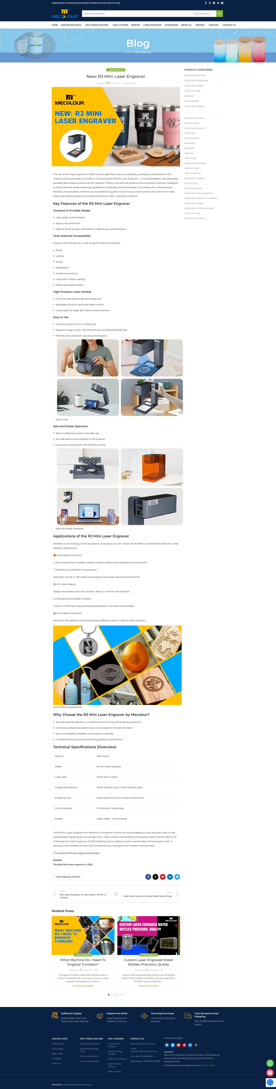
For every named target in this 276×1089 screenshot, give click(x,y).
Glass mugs (190, 158)
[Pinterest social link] (214, 3)
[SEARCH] (219, 13)
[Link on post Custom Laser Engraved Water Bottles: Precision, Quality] (148, 935)
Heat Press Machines (194, 163)
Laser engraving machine (67, 877)
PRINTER (188, 96)
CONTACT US (137, 1038)
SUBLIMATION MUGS (195, 75)
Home (128, 52)
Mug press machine (194, 178)
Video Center (114, 1071)
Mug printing (191, 183)
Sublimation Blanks (194, 106)
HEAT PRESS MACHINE (196, 80)
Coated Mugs (60, 1038)
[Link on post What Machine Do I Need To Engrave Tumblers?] (83, 935)
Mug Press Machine (90, 1043)
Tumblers (56, 1058)
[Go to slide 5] (120, 994)
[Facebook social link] (206, 3)
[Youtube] (178, 1045)
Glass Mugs (57, 1048)
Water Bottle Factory (114, 1065)
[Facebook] (167, 1045)
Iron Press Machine (89, 1061)
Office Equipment (193, 188)
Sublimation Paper (193, 203)
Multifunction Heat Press (89, 1050)
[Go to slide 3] (114, 994)
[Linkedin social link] (218, 3)
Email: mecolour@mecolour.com (143, 1050)
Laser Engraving (142, 52)
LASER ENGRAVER (193, 85)
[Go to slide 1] (108, 994)
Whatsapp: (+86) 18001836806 (145, 1061)
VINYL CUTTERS (192, 91)
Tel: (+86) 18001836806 (141, 1056)
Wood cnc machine (194, 218)
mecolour (115, 83)
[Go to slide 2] (111, 994)
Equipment (190, 143)
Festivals (188, 153)
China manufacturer (194, 128)
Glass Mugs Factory (113, 1045)
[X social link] (210, 3)
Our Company (116, 1038)
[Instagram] (196, 1045)
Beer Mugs (57, 1053)
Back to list (116, 894)
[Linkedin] (190, 1045)
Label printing (191, 168)
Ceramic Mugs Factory (115, 1052)
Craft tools (189, 133)
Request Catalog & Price (142, 1043)
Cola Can (56, 1063)
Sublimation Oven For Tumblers (200, 198)
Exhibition (189, 148)
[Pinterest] (184, 1045)
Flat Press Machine (89, 1056)
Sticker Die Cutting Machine (198, 193)
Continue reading (83, 986)
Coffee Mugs (58, 1043)
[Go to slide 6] (123, 994)
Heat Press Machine (91, 1038)
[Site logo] (65, 13)
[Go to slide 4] (117, 994)
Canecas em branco (194, 118)
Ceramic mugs (191, 123)
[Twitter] (173, 1045)
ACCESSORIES (191, 101)
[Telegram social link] (222, 3)
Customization (191, 138)
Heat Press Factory (117, 1059)
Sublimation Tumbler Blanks (198, 208)
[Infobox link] (72, 1017)
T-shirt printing (192, 213)
